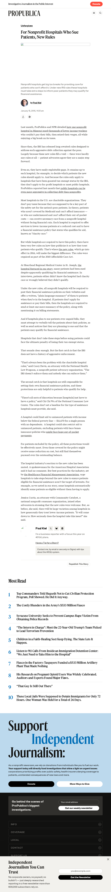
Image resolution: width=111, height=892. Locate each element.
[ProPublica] (24, 13)
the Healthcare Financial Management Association (51, 474)
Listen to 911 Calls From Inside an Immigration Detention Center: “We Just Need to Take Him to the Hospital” (57, 652)
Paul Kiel (37, 103)
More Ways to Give (79, 784)
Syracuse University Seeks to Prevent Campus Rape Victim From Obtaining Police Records (57, 617)
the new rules (66, 249)
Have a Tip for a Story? (47, 542)
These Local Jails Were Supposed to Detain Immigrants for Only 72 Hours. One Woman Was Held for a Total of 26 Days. (58, 698)
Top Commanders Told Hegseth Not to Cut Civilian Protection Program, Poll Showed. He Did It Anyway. (55, 595)
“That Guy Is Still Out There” (34, 686)
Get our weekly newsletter (78, 808)
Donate (96, 4)
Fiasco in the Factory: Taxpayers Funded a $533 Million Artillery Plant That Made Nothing (57, 664)
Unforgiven (27, 25)
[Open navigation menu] (94, 13)
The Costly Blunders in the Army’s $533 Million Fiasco (50, 605)
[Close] (108, 859)
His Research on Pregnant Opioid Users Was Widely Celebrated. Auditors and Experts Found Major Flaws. (56, 676)
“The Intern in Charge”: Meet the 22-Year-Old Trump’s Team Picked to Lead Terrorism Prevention (58, 629)
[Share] (23, 117)
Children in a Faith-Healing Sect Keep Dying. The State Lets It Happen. (54, 640)
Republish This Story (78, 564)
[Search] (100, 13)
